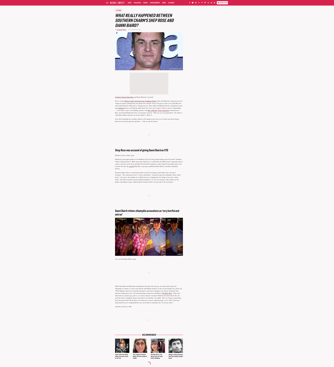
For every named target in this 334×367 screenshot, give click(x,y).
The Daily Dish (167, 293)
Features (171, 3)
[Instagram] (196, 3)
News (129, 3)
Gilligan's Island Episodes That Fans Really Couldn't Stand (176, 356)
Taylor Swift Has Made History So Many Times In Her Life (121, 356)
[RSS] (214, 3)
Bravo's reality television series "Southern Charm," (141, 101)
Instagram (179, 254)
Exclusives (137, 3)
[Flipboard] (205, 3)
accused (131, 166)
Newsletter (223, 3)
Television (118, 10)
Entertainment (155, 3)
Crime (164, 3)
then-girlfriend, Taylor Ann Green (158, 110)
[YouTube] (193, 3)
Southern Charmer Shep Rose (124, 97)
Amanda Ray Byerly (121, 29)
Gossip (145, 3)
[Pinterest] (202, 3)
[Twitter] (199, 3)
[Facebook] (189, 3)
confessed (121, 108)
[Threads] (208, 3)
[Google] (211, 3)
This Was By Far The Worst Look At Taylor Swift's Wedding (157, 356)
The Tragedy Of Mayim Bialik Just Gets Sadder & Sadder (140, 356)
